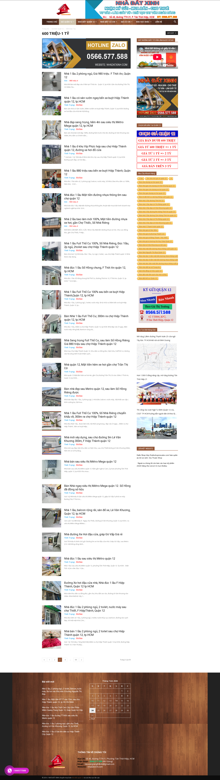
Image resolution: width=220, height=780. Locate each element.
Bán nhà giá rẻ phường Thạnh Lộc (151, 234)
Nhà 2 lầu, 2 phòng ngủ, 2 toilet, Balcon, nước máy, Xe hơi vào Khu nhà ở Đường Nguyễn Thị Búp (62, 691)
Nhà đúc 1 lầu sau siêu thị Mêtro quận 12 (89, 558)
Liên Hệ (158, 22)
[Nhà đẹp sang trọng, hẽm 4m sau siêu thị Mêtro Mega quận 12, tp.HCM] (51, 130)
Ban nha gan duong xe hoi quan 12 (152, 193)
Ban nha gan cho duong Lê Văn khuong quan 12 (157, 186)
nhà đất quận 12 (77, 778)
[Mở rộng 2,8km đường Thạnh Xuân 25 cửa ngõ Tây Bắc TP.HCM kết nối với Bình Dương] (157, 356)
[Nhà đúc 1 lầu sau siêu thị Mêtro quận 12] (51, 566)
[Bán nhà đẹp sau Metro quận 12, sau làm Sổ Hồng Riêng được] (51, 396)
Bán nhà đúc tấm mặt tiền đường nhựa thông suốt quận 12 (161, 264)
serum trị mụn (155, 466)
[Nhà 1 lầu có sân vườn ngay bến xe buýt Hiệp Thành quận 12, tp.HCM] (51, 105)
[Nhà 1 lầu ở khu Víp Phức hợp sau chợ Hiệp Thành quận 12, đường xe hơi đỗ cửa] (51, 154)
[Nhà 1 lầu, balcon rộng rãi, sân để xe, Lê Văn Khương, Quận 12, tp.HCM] (51, 517)
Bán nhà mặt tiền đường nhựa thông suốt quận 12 (157, 249)
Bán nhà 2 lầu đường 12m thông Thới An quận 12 (157, 215)
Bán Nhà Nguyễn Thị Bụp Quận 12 (152, 252)
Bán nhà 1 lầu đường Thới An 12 (151, 201)
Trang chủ (51, 22)
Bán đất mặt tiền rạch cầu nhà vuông (152, 275)
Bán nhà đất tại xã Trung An (149, 267)
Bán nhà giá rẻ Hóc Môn (148, 230)
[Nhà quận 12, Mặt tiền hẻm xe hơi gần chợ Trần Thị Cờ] (51, 372)
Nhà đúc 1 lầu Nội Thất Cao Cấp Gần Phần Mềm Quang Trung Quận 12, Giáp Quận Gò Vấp (62, 708)
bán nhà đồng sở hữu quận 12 (150, 271)
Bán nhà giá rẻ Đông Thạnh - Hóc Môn (153, 238)
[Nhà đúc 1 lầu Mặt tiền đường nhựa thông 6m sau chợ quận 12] (51, 202)
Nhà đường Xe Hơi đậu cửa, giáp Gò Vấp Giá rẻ (93, 534)
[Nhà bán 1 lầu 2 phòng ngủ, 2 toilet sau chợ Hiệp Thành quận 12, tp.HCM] (51, 639)
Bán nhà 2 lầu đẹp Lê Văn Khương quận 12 (155, 223)
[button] (175, 22)
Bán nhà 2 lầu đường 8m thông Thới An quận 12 (157, 212)
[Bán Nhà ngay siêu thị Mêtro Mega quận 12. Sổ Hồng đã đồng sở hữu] (51, 493)
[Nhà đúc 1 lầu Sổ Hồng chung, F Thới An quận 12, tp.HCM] (51, 275)
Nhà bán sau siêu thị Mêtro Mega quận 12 (90, 461)
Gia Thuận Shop (155, 458)
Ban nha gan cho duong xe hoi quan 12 (153, 190)
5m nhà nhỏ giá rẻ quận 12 (157, 178)
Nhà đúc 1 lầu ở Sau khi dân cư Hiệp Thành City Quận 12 (60, 732)
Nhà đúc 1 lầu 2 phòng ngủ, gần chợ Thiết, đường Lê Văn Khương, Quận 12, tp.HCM (60, 724)
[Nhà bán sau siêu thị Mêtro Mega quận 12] (51, 469)
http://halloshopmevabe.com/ (157, 455)
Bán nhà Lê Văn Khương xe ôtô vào (152, 245)
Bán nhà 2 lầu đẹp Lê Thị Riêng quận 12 (154, 219)
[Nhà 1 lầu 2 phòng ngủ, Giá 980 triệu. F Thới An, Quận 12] (51, 81)
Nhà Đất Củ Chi (107, 22)
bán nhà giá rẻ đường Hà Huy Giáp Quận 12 (155, 241)
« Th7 (92, 719)
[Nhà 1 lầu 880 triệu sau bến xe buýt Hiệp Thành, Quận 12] (51, 178)
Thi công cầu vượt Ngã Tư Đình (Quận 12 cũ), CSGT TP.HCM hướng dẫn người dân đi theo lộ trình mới (156, 412)
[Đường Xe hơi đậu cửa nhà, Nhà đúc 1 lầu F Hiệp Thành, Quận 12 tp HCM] (51, 590)
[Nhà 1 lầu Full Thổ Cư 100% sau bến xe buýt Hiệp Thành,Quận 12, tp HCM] (51, 299)
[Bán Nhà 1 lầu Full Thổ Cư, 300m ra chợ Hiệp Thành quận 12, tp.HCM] (51, 324)
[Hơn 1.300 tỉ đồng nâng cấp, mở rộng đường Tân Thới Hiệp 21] (157, 393)
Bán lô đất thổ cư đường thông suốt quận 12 (155, 197)
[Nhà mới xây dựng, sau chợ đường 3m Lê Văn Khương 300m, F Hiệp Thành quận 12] (51, 445)
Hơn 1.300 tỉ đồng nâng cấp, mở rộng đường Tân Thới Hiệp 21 (157, 377)
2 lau (141, 178)
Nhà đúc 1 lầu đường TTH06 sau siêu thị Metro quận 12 (60, 716)
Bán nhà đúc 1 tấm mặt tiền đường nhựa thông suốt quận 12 (161, 256)
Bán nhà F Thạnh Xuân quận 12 (151, 227)
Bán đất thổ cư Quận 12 (148, 278)
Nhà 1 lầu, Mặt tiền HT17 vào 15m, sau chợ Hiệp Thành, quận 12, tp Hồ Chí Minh (61, 700)
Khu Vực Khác (142, 22)
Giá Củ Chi (125, 22)
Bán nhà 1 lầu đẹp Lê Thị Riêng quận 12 (154, 204)
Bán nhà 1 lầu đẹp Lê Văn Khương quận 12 (155, 208)
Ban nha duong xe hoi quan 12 (150, 182)
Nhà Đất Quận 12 (86, 22)
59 (76, 660)
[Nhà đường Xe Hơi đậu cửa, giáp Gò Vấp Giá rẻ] (51, 542)
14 (116, 700)
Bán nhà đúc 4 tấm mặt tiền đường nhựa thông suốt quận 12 (161, 260)
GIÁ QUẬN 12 (66, 22)
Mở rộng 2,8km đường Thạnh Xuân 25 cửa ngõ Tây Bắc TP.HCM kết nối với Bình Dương (156, 338)
